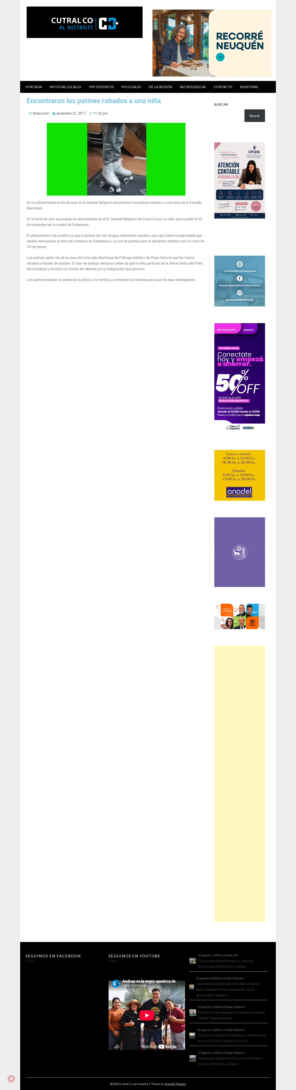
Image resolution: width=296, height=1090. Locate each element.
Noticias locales (65, 87)
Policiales (131, 87)
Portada (34, 87)
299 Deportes (101, 87)
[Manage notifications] (11, 1078)
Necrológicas (193, 87)
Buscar (221, 104)
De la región (160, 87)
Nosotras (249, 87)
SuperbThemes (175, 1084)
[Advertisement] (239, 784)
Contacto (223, 87)
